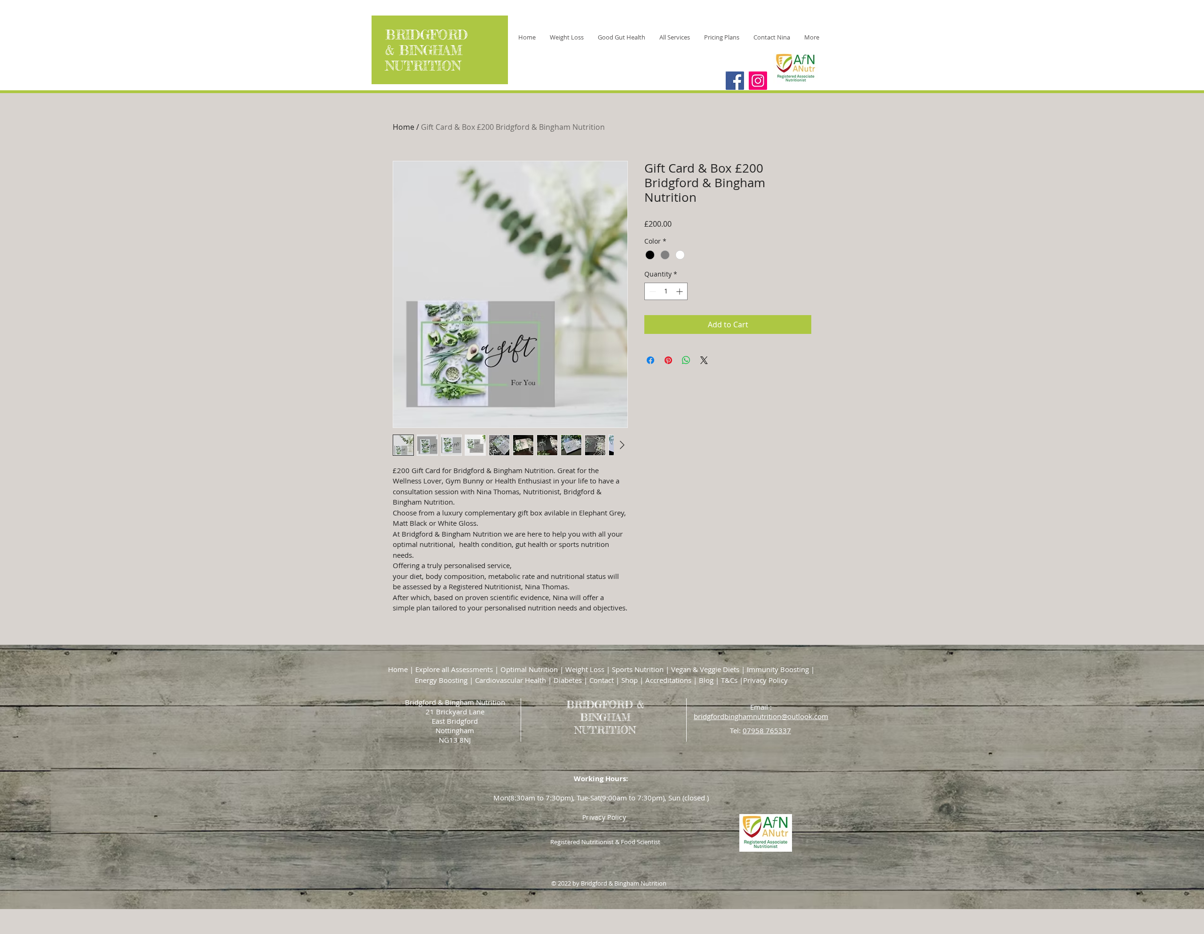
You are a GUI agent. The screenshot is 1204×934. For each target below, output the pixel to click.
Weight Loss (583, 669)
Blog (706, 680)
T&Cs (729, 680)
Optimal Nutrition (529, 669)
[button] (674, 37)
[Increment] (680, 291)
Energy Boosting (441, 680)
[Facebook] (735, 80)
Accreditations (668, 680)
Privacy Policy (765, 680)
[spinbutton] (665, 291)
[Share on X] (704, 360)
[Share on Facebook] (650, 360)
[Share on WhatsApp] (686, 360)
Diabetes (568, 680)
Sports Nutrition (638, 669)
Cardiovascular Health (510, 680)
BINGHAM (430, 50)
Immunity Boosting (778, 669)
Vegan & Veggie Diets (705, 669)
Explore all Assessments (454, 669)
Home (403, 127)
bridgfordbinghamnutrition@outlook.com (761, 716)
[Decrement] (651, 291)
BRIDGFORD (429, 35)
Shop (629, 680)
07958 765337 (767, 730)
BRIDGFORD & (605, 704)
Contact (601, 680)
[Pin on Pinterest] (668, 360)
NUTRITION (425, 66)
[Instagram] (758, 80)
